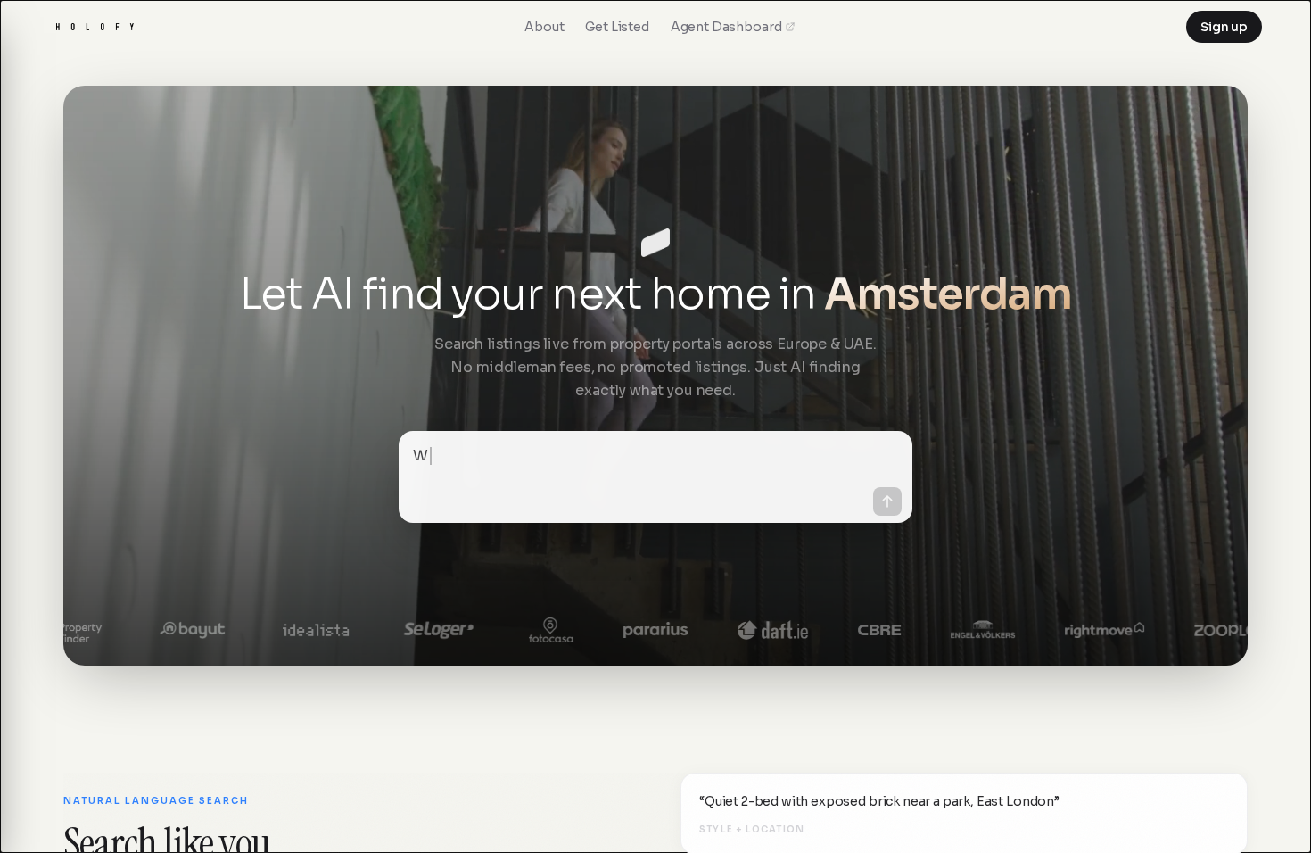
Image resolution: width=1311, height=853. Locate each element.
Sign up (1224, 27)
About (544, 27)
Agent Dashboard (726, 27)
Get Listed (616, 27)
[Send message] (887, 501)
